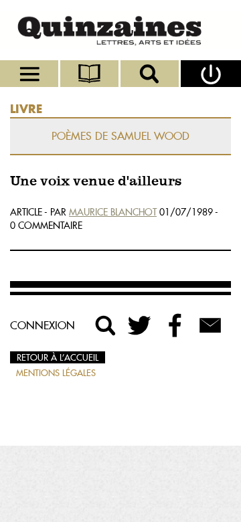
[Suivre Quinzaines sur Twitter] (141, 325)
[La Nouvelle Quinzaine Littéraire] (120, 30)
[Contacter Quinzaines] (210, 325)
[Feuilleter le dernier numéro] (90, 73)
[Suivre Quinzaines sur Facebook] (175, 325)
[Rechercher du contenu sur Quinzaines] (106, 325)
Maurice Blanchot (113, 212)
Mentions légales (56, 372)
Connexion (42, 325)
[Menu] (30, 73)
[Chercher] (150, 73)
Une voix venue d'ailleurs (95, 182)
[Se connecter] (211, 73)
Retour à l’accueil (57, 357)
